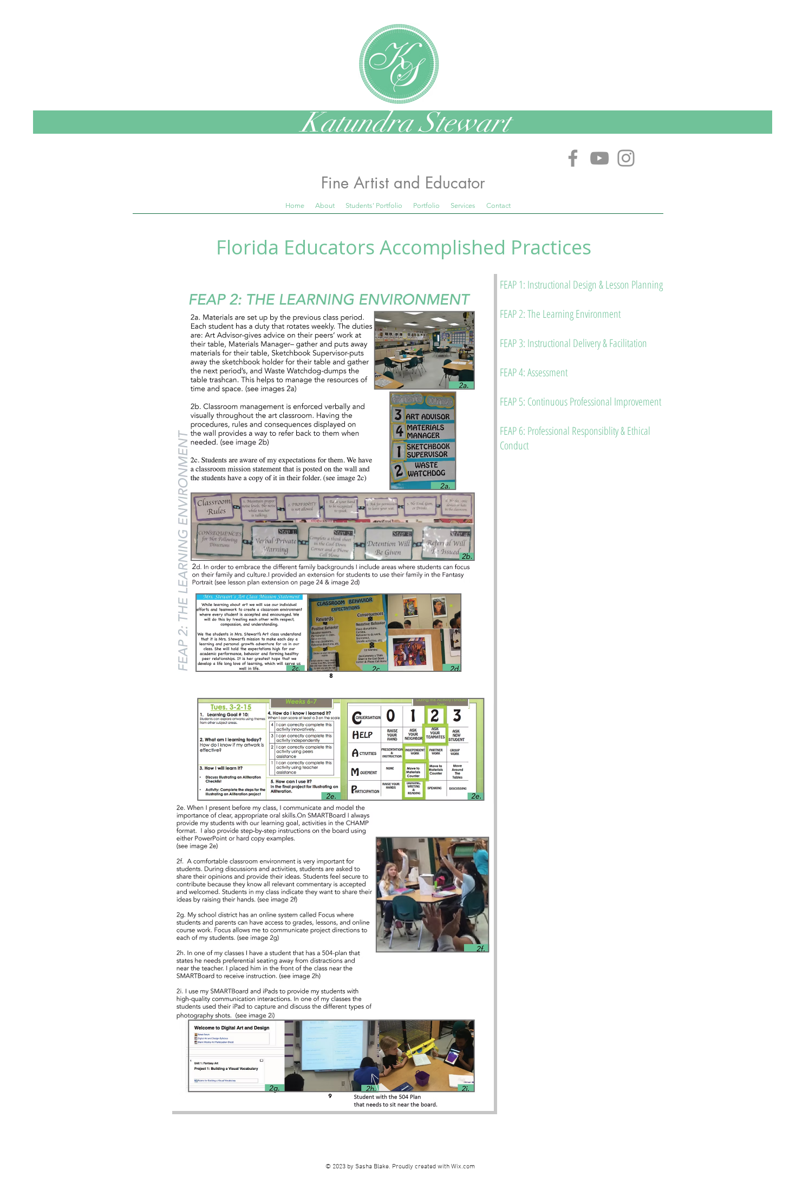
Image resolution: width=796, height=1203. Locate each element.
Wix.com (463, 1167)
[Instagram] (626, 158)
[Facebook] (573, 158)
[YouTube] (599, 158)
